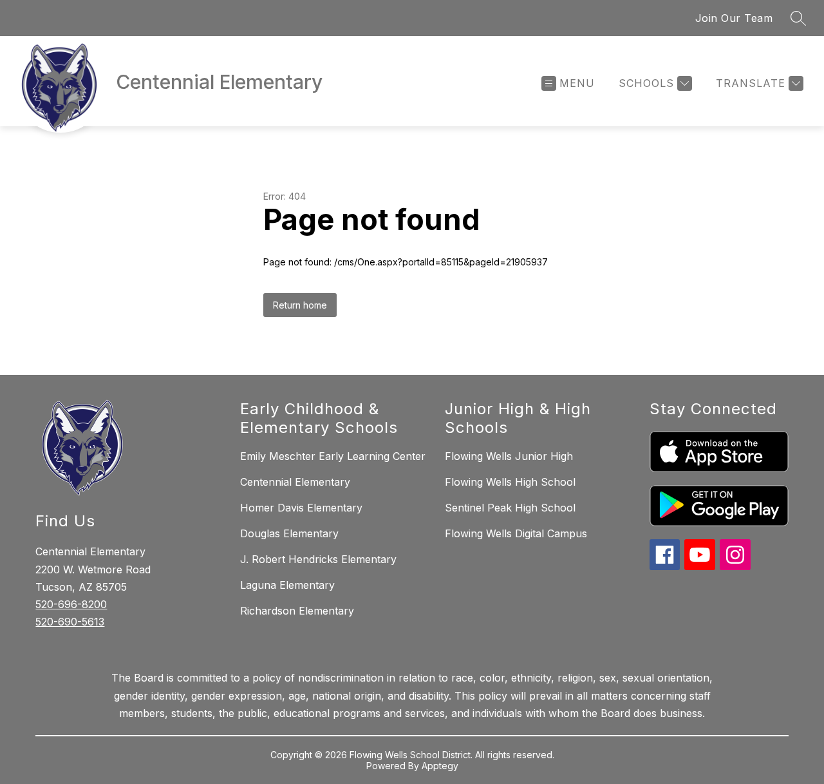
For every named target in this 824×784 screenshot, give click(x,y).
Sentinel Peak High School (510, 507)
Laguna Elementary (287, 584)
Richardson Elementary (297, 610)
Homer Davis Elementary (301, 507)
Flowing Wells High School (510, 481)
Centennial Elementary (295, 481)
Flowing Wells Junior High (509, 456)
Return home (300, 305)
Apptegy (440, 765)
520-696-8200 (71, 604)
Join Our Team (734, 18)
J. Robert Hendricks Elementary (318, 559)
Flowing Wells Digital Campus (516, 533)
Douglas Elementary (289, 533)
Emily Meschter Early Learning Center (333, 456)
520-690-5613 (69, 621)
